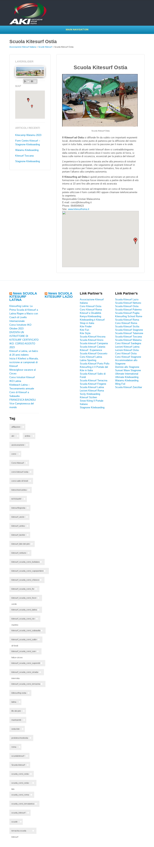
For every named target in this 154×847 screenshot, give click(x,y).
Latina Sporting (88, 360)
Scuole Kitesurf (45, 47)
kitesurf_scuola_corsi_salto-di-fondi (24, 640)
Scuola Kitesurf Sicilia (127, 326)
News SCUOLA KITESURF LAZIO (59, 295)
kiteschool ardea (18, 490)
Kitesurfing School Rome (128, 316)
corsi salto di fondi (19, 481)
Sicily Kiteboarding (90, 394)
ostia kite (15, 729)
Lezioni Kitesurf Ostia (127, 350)
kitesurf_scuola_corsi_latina (24, 610)
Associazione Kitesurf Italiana (22, 47)
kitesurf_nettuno (18, 553)
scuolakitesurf (17, 756)
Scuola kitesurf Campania (94, 343)
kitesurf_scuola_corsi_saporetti (25, 663)
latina (13, 702)
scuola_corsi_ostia (20, 774)
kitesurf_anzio (17, 517)
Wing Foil (120, 383)
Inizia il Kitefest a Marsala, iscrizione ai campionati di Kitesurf (23, 362)
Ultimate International (126, 373)
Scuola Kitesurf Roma (127, 319)
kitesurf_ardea (18, 526)
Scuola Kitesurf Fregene (93, 383)
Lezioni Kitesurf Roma (92, 390)
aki (12, 436)
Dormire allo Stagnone (127, 367)
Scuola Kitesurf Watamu (128, 340)
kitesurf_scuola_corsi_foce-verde (24, 599)
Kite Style (85, 333)
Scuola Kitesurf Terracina (93, 380)
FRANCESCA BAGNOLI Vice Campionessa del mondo (22, 403)
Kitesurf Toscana (24, 155)
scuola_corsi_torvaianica (22, 804)
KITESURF (16, 499)
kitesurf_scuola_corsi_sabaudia (25, 630)
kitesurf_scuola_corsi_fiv (22, 589)
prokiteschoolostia (19, 738)
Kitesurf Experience (91, 350)
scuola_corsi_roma (20, 795)
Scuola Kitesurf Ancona (92, 336)
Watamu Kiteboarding (26, 150)
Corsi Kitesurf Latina (91, 356)
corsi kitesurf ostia (19, 472)
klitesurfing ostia (18, 693)
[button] (31, 106)
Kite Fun (84, 329)
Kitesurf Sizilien (88, 397)
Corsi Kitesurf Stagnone (128, 356)
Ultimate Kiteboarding (126, 377)
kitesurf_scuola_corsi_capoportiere (27, 571)
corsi (13, 454)
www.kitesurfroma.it (78, 209)
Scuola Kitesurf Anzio (91, 340)
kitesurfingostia (18, 508)
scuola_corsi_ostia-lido (20, 784)
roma (13, 747)
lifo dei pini (16, 711)
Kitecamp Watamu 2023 (28, 135)
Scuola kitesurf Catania (92, 346)
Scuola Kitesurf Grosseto (93, 353)
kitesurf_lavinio (18, 535)
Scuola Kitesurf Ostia (126, 306)
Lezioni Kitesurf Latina (127, 346)
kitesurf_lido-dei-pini (20, 544)
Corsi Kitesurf (17, 463)
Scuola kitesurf (18, 765)
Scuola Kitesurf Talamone (129, 333)
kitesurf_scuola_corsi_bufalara (25, 562)
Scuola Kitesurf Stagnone (129, 329)
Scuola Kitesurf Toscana (128, 336)
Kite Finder (86, 326)
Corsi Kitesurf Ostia (90, 306)
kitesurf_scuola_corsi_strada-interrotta (25, 673)
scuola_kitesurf (18, 813)
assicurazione (17, 445)
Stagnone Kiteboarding (27, 161)
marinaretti (16, 720)
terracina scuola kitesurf (18, 832)
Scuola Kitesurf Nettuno (128, 302)
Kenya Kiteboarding (90, 316)
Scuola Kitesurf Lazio (126, 299)
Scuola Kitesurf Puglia (127, 313)
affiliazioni (15, 427)
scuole (14, 822)
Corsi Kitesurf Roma (91, 309)
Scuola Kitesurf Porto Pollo (94, 363)
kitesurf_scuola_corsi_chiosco (25, 580)
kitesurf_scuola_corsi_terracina (25, 684)
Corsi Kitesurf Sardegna (128, 343)
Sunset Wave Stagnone (128, 370)
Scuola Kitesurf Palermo (128, 309)
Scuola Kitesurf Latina (92, 387)
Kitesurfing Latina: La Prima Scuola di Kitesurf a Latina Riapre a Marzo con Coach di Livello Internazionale (23, 313)
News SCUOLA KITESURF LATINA (23, 297)
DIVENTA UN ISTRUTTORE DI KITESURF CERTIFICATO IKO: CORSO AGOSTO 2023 (23, 340)
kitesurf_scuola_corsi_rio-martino (23, 620)
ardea (27, 436)
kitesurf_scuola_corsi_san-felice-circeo (23, 652)
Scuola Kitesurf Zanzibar (128, 387)
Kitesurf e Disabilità (91, 313)
